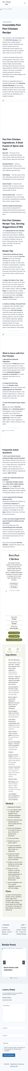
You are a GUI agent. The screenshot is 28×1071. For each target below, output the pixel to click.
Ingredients (10, 652)
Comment (6, 1005)
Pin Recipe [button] (14, 587)
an (19, 164)
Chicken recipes (7, 22)
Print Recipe (13, 584)
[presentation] (14, 956)
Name (5, 1028)
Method (18, 652)
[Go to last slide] (4, 962)
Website (5, 1043)
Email (5, 1035)
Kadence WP (14, 1066)
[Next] (23, 962)
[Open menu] (24, 3)
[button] (20, 660)
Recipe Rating (6, 997)
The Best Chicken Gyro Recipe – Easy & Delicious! (7, 929)
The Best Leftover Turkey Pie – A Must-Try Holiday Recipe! (21, 929)
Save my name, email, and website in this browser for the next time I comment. (14, 1049)
